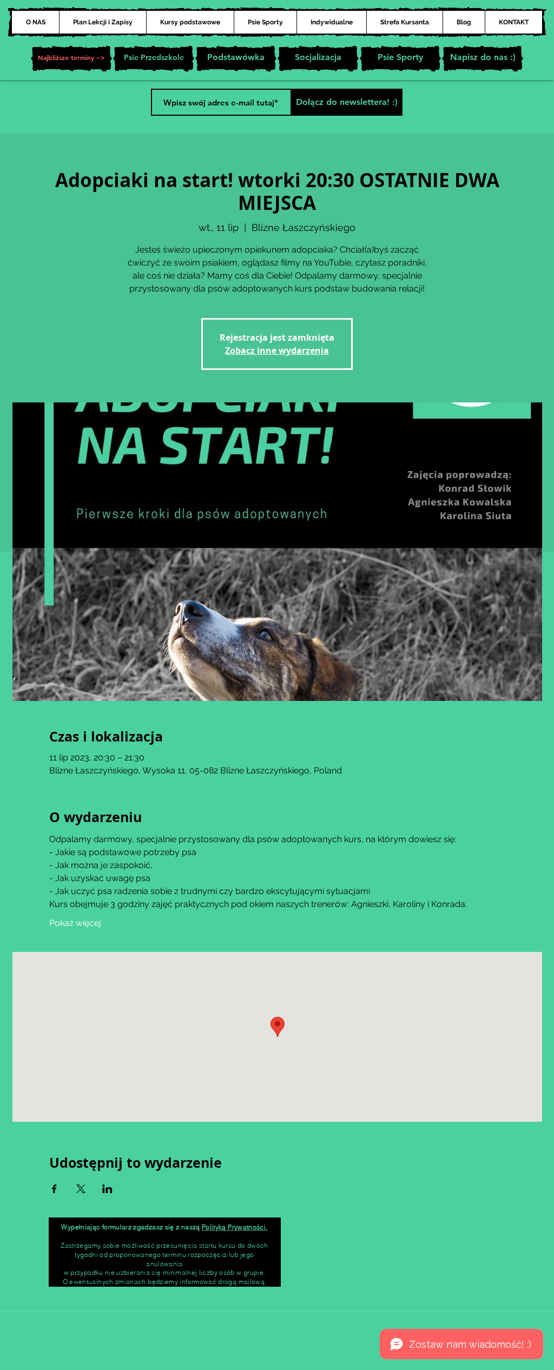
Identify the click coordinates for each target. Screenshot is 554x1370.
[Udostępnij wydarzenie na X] (81, 1188)
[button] (71, 58)
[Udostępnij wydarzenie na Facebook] (54, 1188)
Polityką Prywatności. (235, 1227)
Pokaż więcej (75, 923)
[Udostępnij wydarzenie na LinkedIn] (107, 1188)
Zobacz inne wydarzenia (277, 350)
